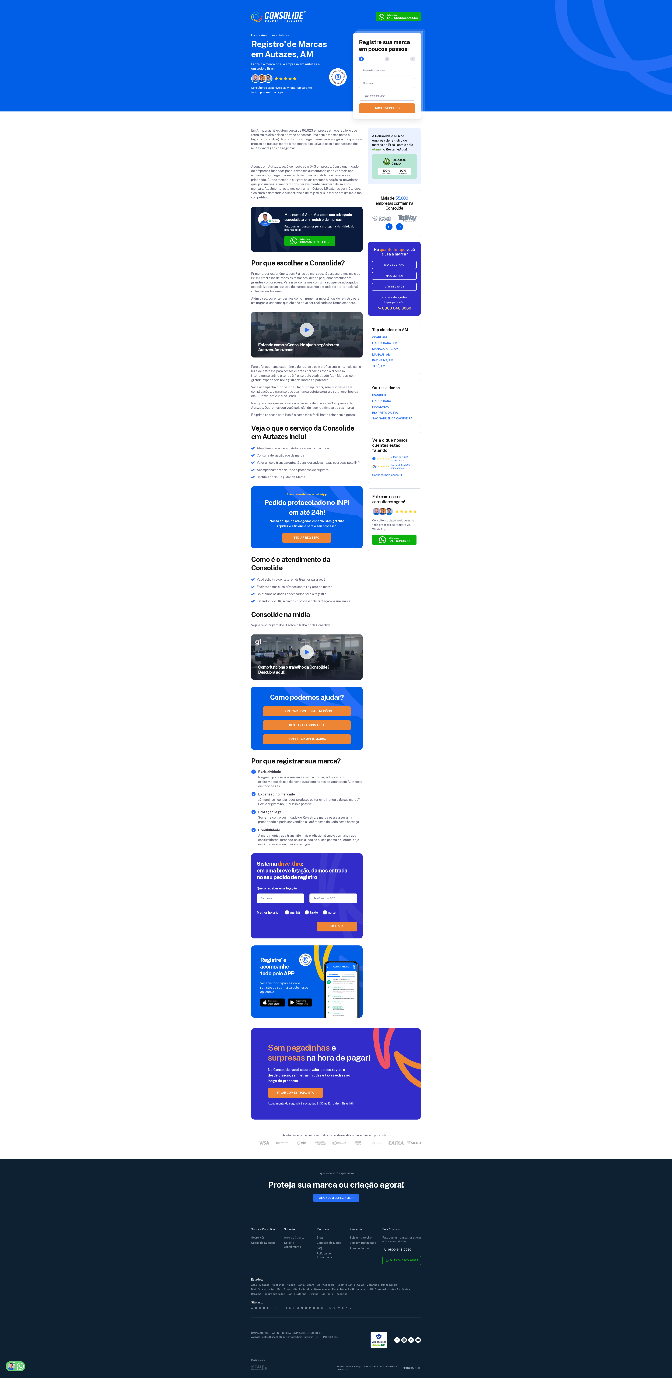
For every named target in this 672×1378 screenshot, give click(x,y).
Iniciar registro (387, 108)
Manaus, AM (381, 354)
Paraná (344, 1289)
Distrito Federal (326, 1285)
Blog (320, 1237)
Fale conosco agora (403, 1260)
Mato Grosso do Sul (263, 1289)
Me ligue (336, 926)
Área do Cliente (294, 1237)
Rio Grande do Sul (274, 1294)
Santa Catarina (297, 1294)
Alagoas (264, 1285)
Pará (297, 1289)
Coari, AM (379, 337)
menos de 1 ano (394, 264)
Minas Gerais (389, 1285)
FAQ (319, 1248)
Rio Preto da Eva (385, 412)
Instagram (404, 1340)
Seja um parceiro (361, 1237)
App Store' (272, 1002)
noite (332, 912)
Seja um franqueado (363, 1242)
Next (399, 226)
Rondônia (402, 1289)
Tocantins (341, 1294)
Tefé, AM (378, 366)
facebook (397, 1340)
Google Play (300, 1002)
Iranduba (379, 395)
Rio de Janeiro (359, 1289)
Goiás (360, 1285)
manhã (295, 912)
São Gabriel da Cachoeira (392, 418)
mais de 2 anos (394, 286)
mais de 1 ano (394, 275)
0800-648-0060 (399, 1249)
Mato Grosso (284, 1289)
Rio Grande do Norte (382, 1289)
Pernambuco (322, 1289)
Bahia (301, 1285)
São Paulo (327, 1294)
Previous (389, 226)
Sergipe (313, 1294)
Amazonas (278, 1285)
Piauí (335, 1289)
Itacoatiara (381, 401)
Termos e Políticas (37, 1349)
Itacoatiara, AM (384, 343)
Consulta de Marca (329, 1242)
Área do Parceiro (360, 1248)
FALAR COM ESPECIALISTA (295, 1092)
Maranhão (372, 1285)
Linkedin (411, 1340)
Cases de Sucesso (263, 1242)
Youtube (418, 1340)
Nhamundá (380, 406)
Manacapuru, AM (385, 348)
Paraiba (307, 1289)
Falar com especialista (336, 1198)
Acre (254, 1285)
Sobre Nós (258, 1237)
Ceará (310, 1285)
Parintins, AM (382, 360)
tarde (314, 912)
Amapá (291, 1285)
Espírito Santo (346, 1285)
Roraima (256, 1294)
